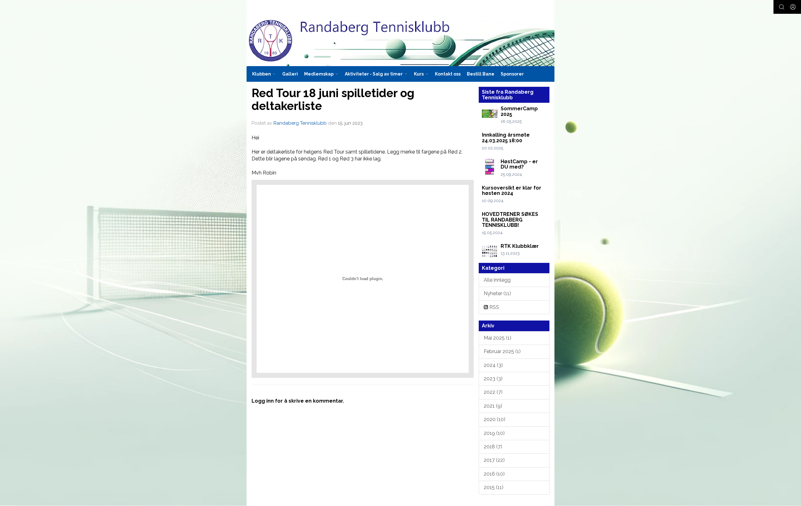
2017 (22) (494, 460)
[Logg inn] (792, 7)
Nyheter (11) (497, 293)
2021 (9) (493, 406)
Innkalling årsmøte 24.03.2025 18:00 (506, 137)
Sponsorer (512, 73)
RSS (493, 307)
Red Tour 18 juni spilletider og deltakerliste (333, 99)
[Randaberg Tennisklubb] (400, 33)
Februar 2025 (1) (502, 351)
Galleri (290, 73)
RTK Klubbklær (520, 246)
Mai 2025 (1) (497, 338)
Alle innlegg (497, 280)
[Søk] (781, 7)
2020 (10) (494, 419)
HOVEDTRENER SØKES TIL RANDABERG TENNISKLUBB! (510, 219)
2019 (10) (494, 433)
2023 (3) (493, 379)
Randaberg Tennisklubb (300, 123)
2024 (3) (493, 365)
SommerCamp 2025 (519, 111)
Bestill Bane (480, 73)
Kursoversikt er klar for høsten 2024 (511, 190)
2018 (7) (493, 447)
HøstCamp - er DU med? (519, 164)
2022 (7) (493, 392)
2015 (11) (493, 487)
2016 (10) (494, 474)
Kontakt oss (448, 73)
